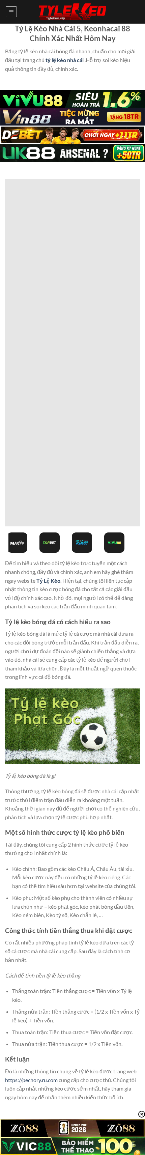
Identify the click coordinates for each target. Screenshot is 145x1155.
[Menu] (11, 11)
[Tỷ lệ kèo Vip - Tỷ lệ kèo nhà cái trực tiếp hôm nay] (72, 12)
